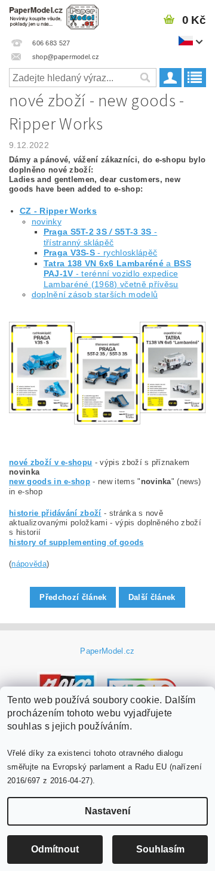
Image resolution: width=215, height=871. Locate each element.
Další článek (152, 597)
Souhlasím (160, 849)
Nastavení (107, 811)
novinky (47, 221)
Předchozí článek (72, 597)
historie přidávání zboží (55, 513)
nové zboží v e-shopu (50, 462)
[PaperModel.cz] (54, 15)
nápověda (29, 563)
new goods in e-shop (49, 481)
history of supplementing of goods (76, 542)
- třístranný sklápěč (101, 237)
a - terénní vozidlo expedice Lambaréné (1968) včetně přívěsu (117, 273)
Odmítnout (55, 849)
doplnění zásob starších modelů (95, 294)
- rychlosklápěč (101, 252)
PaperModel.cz (107, 651)
